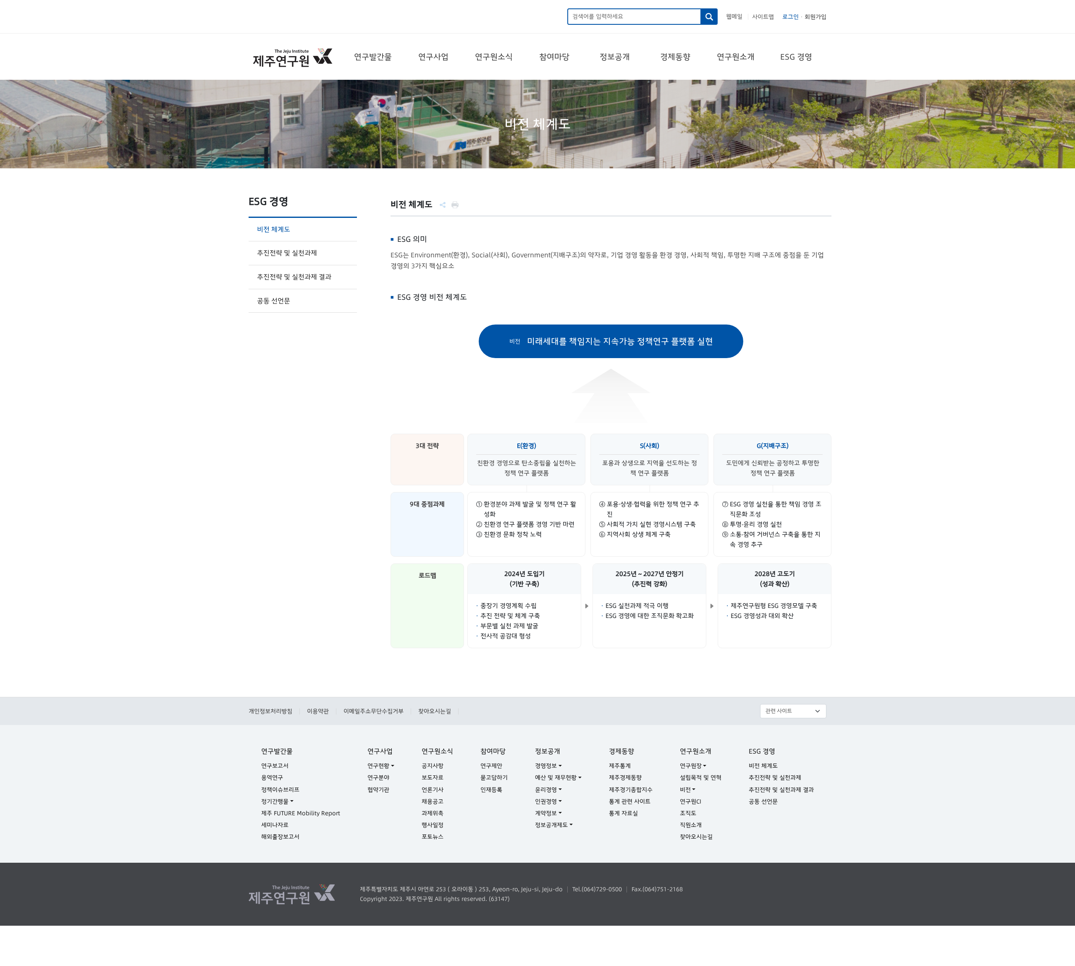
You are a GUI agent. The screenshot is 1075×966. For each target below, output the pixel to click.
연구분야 (378, 777)
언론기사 (432, 789)
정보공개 (615, 56)
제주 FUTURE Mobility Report (300, 813)
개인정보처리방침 (270, 711)
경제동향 (675, 56)
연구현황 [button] (378, 766)
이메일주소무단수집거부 (373, 711)
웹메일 (734, 16)
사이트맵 (763, 17)
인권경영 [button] (546, 801)
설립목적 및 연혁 (700, 777)
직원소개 (691, 825)
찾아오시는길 (434, 711)
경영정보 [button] (546, 766)
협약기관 (378, 789)
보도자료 (432, 777)
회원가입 (815, 17)
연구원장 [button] (691, 766)
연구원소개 (736, 56)
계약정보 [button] (546, 813)
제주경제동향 (625, 777)
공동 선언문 (273, 300)
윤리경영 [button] (546, 789)
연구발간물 (373, 56)
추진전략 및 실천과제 (287, 252)
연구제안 (491, 766)
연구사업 (433, 56)
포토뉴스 (432, 836)
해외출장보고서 (280, 836)
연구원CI (690, 801)
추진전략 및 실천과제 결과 (294, 276)
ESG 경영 (796, 56)
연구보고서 (274, 766)
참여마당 (554, 56)
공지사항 (432, 766)
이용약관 (318, 711)
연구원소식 (494, 56)
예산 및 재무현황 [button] (556, 777)
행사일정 (432, 825)
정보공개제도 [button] (551, 825)
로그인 (790, 17)
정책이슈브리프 (280, 789)
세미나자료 (274, 825)
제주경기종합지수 (631, 789)
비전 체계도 (273, 229)
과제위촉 (432, 813)
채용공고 (432, 801)
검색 (709, 16)
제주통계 (620, 766)
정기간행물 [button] (274, 801)
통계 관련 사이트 (629, 801)
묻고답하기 (494, 777)
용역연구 (272, 777)
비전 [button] (685, 789)
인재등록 (491, 789)
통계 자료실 (623, 813)
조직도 (688, 813)
